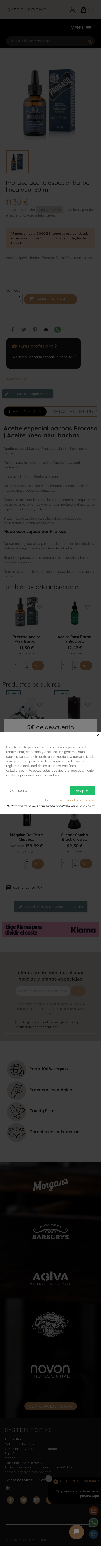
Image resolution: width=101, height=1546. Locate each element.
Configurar (19, 790)
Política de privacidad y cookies (70, 800)
